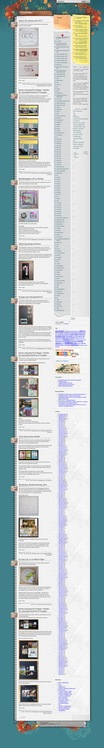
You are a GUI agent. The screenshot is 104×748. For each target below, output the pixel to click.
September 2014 (62, 612)
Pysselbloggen (26, 13)
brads (61, 333)
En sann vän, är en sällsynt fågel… (32, 559)
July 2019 (61, 527)
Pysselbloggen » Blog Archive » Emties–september (70, 404)
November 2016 (62, 574)
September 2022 (62, 471)
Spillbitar (68, 343)
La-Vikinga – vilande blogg (78, 128)
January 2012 (62, 659)
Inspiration (58, 130)
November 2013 (62, 627)
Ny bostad (58, 230)
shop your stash (59, 269)
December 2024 (62, 431)
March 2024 (61, 445)
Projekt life (62, 341)
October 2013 (62, 628)
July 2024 (61, 439)
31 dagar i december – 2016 (61, 58)
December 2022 (62, 467)
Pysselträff (58, 259)
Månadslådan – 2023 (60, 221)
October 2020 (62, 505)
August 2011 (61, 666)
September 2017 (62, 559)
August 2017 (61, 561)
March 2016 (61, 586)
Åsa (74, 112)
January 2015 (62, 606)
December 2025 (62, 414)
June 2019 (61, 528)
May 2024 (61, 442)
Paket (57, 244)
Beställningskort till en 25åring (31, 179)
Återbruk (58, 88)
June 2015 (61, 599)
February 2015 (62, 605)
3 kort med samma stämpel (29, 436)
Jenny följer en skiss (60, 132)
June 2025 (61, 423)
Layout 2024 (58, 213)
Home (57, 20)
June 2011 (61, 669)
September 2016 (62, 577)
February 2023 (62, 464)
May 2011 (61, 671)
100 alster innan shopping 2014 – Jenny (62, 47)
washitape (74, 345)
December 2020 (62, 502)
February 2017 (62, 570)
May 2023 (61, 459)
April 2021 (61, 496)
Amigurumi (58, 84)
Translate (66, 323)
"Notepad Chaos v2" (53, 723)
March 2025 (61, 427)
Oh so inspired (59, 236)
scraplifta (58, 263)
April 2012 (61, 655)
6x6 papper (59, 331)
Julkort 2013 (58, 139)
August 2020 (61, 508)
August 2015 (61, 596)
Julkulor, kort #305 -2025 (75, 395)
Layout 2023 (58, 211)
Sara (74, 140)
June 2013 (61, 634)
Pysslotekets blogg (77, 136)
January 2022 (62, 483)
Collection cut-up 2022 (60, 105)
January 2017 (62, 571)
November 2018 (62, 539)
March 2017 (61, 568)
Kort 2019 (58, 177)
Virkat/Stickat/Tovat (60, 310)
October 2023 (62, 452)
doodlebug (67, 334)
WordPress (76, 157)
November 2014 (62, 609)
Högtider (58, 126)
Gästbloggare (59, 122)
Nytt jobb (58, 234)
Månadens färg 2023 (60, 219)
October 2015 (62, 593)
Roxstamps (73, 341)
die (84, 333)
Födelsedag (40, 239)
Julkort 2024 (58, 162)
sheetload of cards (60, 267)
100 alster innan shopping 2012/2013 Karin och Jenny (61, 44)
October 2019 (62, 523)
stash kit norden (59, 282)
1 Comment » (49, 713)
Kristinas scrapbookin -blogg (78, 124)
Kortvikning (58, 194)
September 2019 (62, 524)
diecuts (60, 334)
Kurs (57, 196)
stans (75, 343)
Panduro (66, 339)
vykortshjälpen (67, 345)
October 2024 (62, 434)
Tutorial (57, 299)
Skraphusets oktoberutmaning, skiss (33, 485)
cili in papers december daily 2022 (63, 100)
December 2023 (62, 449)
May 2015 (61, 600)
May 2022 (61, 477)
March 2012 (61, 656)
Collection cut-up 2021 (60, 102)
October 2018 (62, 540)
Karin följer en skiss (46, 84)
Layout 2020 (58, 204)
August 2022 (61, 473)
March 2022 (61, 480)
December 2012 (62, 643)
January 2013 (62, 641)
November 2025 (62, 415)
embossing (81, 334)
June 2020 (61, 511)
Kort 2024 (58, 187)
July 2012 (61, 650)
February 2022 (62, 481)
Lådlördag (58, 198)
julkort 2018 (58, 149)
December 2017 (62, 555)
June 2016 (61, 581)
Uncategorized (59, 301)
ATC (57, 86)
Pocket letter (58, 250)
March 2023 (61, 462)
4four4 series (59, 64)
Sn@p (62, 343)
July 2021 (61, 492)
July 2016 (61, 580)
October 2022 (62, 470)
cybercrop (58, 107)
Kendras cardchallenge (60, 170)
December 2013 (62, 625)
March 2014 (61, 621)
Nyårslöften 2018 (59, 232)
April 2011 (61, 672)
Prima (57, 341)
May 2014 (61, 618)
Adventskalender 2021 (60, 73)
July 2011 (61, 668)
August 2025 (61, 420)
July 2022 (61, 474)
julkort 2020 (58, 153)
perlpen (72, 339)
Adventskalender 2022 (60, 76)
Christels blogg (76, 116)
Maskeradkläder (59, 223)
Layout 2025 (58, 215)
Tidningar (58, 295)
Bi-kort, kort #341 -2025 (81, 53)
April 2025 (61, 426)
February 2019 (62, 534)
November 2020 (62, 503)
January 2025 (62, 430)
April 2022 (61, 478)
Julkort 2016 (39, 84)
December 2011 (62, 661)
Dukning (58, 111)
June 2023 (61, 458)
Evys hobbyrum (76, 120)
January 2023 (62, 465)
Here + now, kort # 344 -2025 (81, 42)
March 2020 (61, 515)
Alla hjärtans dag (59, 80)
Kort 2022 (58, 183)
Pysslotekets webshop (77, 138)
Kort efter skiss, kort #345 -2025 (81, 39)
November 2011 (62, 662)
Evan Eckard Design (84, 726)
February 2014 (62, 622)
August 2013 (61, 631)
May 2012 (61, 653)
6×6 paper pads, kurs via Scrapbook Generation (61, 71)
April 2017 (61, 567)
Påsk (57, 246)
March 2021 (61, 498)
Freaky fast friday (59, 119)
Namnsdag (58, 228)
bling (82, 331)
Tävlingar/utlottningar (41, 85)
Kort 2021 (58, 181)
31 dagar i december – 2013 (61, 54)
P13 (61, 339)
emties (57, 113)
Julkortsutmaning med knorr (30, 244)
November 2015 (62, 592)
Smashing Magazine (85, 723)
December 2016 (62, 572)
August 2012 (61, 649)
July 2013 (61, 633)
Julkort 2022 (58, 158)
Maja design (66, 338)
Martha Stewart (79, 338)
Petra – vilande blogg (77, 132)
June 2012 (61, 652)
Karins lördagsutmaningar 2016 (44, 172)
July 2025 (61, 421)
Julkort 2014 (58, 141)
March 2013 (61, 639)
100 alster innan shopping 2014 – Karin (62, 51)
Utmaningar (58, 303)
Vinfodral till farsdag (70, 400)
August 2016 (61, 578)
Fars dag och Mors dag (61, 115)
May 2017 (61, 565)
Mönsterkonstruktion (60, 226)
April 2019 (61, 531)
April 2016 (61, 584)
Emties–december (81, 26)
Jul (35, 84)
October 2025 (62, 417)
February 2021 (62, 499)
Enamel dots (60, 336)
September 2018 (62, 542)
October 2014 (62, 611)
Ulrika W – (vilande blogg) (78, 144)
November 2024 (62, 433)
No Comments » (49, 85)
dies (63, 334)
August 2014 (61, 614)
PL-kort (76, 339)
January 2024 (62, 448)
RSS (37, 726)
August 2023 (61, 455)
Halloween (58, 124)
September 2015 (62, 594)
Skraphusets (41, 488)
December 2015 (62, 590)
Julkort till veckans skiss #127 (30, 21)
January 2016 (62, 589)
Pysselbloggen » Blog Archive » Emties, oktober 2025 (70, 401)
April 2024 (61, 443)
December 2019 (62, 520)
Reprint (67, 341)
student (57, 284)
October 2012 (62, 646)
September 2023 (62, 453)
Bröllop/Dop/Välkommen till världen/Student (61, 96)
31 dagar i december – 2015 (61, 56)
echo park (74, 334)
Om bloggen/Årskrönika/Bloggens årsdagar (63, 239)
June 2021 (61, 493)
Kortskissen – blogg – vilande (79, 122)
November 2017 (62, 556)
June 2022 (61, 475)
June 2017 (61, 564)
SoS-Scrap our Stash (60, 280)
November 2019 (62, 521)
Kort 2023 (58, 185)
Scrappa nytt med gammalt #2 (30, 297)
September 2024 (62, 436)
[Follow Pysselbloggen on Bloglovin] (62, 361)
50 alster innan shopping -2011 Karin (62, 67)
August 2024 (61, 437)
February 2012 (62, 658)
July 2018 (61, 545)
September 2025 (62, 418)
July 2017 (61, 562)
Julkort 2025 (58, 164)
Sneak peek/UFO (59, 276)
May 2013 (61, 636)
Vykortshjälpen (76, 148)
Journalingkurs (59, 134)
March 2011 (61, 674)
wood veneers (81, 345)
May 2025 (61, 424)
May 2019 (61, 530)
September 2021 (62, 489)
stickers (79, 343)
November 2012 (62, 644)
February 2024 (62, 446)
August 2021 (61, 490)
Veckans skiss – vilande (78, 146)
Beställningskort (34, 239)
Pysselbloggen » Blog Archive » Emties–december (70, 397)
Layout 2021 (58, 206)
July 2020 (61, 509)
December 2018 (62, 537)
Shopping (58, 272)
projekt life (58, 255)
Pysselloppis (58, 257)
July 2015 (61, 597)
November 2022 (62, 468)
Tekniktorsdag (59, 291)
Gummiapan (69, 336)
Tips (57, 297)
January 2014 (62, 624)
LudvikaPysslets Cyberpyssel (62, 217)
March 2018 (61, 550)
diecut (56, 334)
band (78, 331)
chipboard (80, 332)
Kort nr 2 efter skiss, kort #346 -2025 (81, 34)
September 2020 (62, 506)
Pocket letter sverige (82, 339)
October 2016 (62, 575)
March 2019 (61, 533)
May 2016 (61, 583)
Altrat (57, 82)
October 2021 (62, 487)
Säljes (57, 261)
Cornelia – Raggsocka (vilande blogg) (80, 118)
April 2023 (61, 461)
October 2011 (62, 664)
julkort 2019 (58, 151)
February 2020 (62, 517)
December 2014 (62, 608)
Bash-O (57, 90)
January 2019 (62, 536)
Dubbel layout (34, 172)
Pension (57, 248)
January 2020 (62, 518)
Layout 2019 (58, 202)
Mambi (72, 338)
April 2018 (61, 549)
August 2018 (61, 543)
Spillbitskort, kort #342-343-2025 (81, 50)
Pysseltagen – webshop (78, 134)
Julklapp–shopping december (81, 46)
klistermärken (59, 338)
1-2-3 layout (58, 41)
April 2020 (61, 514)
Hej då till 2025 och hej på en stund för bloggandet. (82, 22)
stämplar (83, 343)
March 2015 (61, 603)
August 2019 (61, 525)
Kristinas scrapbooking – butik (79, 126)
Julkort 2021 (58, 156)
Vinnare (57, 308)
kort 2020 (58, 179)
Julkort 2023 (58, 160)
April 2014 (61, 619)
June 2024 (61, 440)
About (57, 22)
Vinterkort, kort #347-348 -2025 (81, 30)
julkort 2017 (58, 147)
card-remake (58, 98)
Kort (51, 84)
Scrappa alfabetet (59, 265)
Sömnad (58, 278)
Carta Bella (74, 333)
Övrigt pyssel (59, 242)
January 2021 (62, 500)
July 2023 (61, 456)
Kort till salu (58, 192)
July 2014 (61, 615)
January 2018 (62, 553)
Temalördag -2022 (59, 293)
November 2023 (62, 451)
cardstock (67, 333)
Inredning (58, 128)
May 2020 (61, 512)
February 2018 (62, 552)
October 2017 (62, 558)
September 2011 (62, 665)
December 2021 (62, 484)
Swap (57, 286)
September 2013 (62, 630)
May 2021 (61, 495)
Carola (74, 114)
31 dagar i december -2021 (61, 60)
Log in (75, 152)
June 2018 (61, 546)
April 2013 (61, 637)
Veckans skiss (59, 306)
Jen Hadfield (75, 336)
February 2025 (62, 428)
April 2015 (61, 602)
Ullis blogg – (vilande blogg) (78, 142)
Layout (41, 553)
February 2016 (62, 587)
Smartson (58, 274)
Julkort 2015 (58, 143)
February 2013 (62, 640)
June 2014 (61, 617)
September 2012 (62, 647)
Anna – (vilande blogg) (77, 110)
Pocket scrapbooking (60, 252)
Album (57, 78)
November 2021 (62, 486)
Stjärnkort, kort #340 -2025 (81, 57)
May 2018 (61, 547)
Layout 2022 (58, 209)
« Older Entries (22, 717)
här (22, 539)
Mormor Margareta (77, 130)
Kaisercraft (81, 336)
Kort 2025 (58, 189)
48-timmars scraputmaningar (62, 62)
